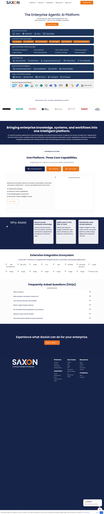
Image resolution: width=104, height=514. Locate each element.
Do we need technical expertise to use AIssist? (28, 309)
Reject (97, 512)
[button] (52, 292)
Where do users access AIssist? (23, 314)
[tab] (35, 168)
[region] (52, 512)
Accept (101, 512)
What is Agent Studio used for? (23, 305)
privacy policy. (86, 512)
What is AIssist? (18, 292)
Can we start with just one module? (25, 301)
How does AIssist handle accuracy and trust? (28, 318)
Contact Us (87, 2)
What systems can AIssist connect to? (26, 296)
